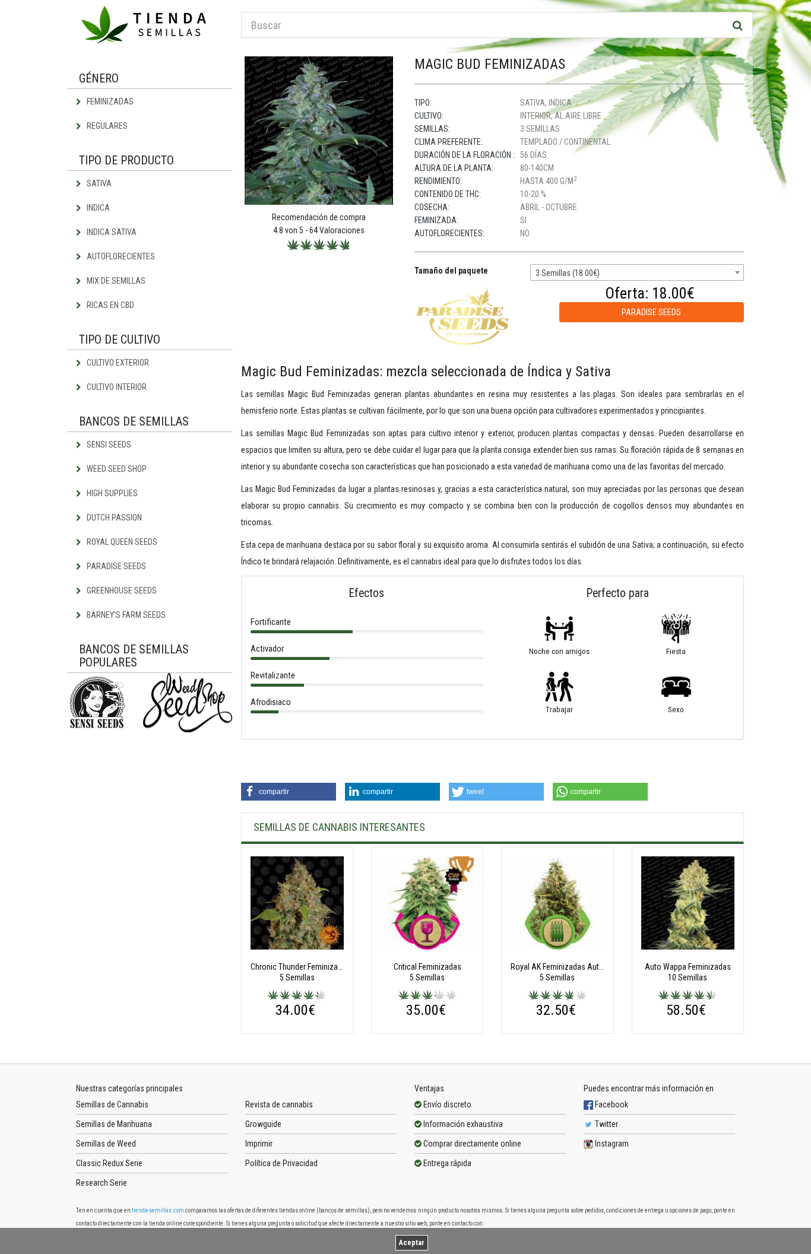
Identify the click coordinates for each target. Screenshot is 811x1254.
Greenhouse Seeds (121, 590)
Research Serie (101, 1183)
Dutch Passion (113, 517)
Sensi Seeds (108, 444)
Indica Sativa (111, 232)
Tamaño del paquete (451, 270)
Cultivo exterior (117, 362)
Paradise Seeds (115, 566)
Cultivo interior (116, 387)
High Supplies (111, 493)
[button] (288, 792)
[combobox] (637, 272)
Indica (97, 207)
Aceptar (411, 1243)
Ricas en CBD (109, 305)
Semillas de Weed (106, 1143)
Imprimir (259, 1143)
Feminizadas (109, 101)
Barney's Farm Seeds (125, 615)
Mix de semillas (115, 280)
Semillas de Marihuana (114, 1124)
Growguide (263, 1124)
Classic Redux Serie (109, 1163)
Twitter (605, 1124)
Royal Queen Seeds (121, 542)
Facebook (610, 1104)
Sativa (98, 183)
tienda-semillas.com (158, 1210)
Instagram (611, 1143)
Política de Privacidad (281, 1163)
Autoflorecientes (120, 256)
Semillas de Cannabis (112, 1104)
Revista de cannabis (279, 1104)
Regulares (106, 126)
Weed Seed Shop (116, 469)
